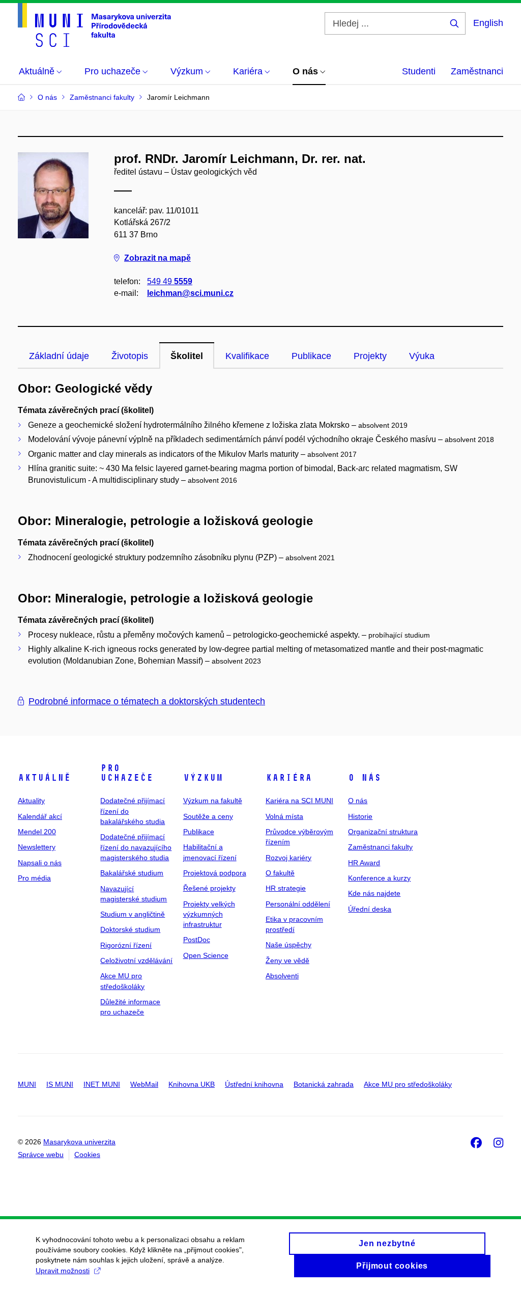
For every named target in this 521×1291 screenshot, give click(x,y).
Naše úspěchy (288, 945)
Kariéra (289, 777)
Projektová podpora (214, 873)
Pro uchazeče (126, 773)
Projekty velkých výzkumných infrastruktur (209, 914)
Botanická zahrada (324, 1084)
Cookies (87, 1154)
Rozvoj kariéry (288, 858)
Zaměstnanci (477, 71)
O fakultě (280, 873)
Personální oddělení (298, 904)
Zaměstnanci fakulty (380, 847)
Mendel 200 (37, 832)
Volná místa (284, 816)
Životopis (129, 356)
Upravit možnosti (63, 1271)
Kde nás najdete (374, 893)
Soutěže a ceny (208, 816)
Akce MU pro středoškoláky (408, 1084)
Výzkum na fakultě (212, 800)
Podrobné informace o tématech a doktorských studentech (146, 701)
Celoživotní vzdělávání (136, 960)
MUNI (27, 1084)
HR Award (364, 863)
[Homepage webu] (94, 25)
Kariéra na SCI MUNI (299, 800)
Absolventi (282, 976)
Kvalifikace (247, 356)
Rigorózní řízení (126, 945)
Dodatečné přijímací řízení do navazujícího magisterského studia (135, 847)
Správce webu (41, 1154)
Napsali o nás (40, 863)
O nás (364, 777)
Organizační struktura (383, 832)
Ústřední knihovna (254, 1084)
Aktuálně (44, 777)
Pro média (34, 878)
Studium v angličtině (132, 914)
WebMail (144, 1084)
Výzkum (203, 777)
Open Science (205, 955)
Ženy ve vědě (287, 960)
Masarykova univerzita (79, 1142)
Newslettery (36, 847)
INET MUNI (101, 1084)
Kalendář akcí (40, 816)
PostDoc (196, 940)
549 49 (169, 281)
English (488, 23)
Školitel (186, 356)
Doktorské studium (130, 929)
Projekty (370, 356)
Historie (360, 816)
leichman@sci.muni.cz (190, 293)
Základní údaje (59, 356)
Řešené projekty (209, 888)
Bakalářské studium (131, 873)
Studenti (419, 71)
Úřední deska (369, 909)
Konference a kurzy (379, 878)
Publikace (311, 356)
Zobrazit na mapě (157, 258)
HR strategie (286, 888)
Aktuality (31, 800)
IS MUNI (59, 1084)
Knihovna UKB (191, 1084)
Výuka (422, 356)
